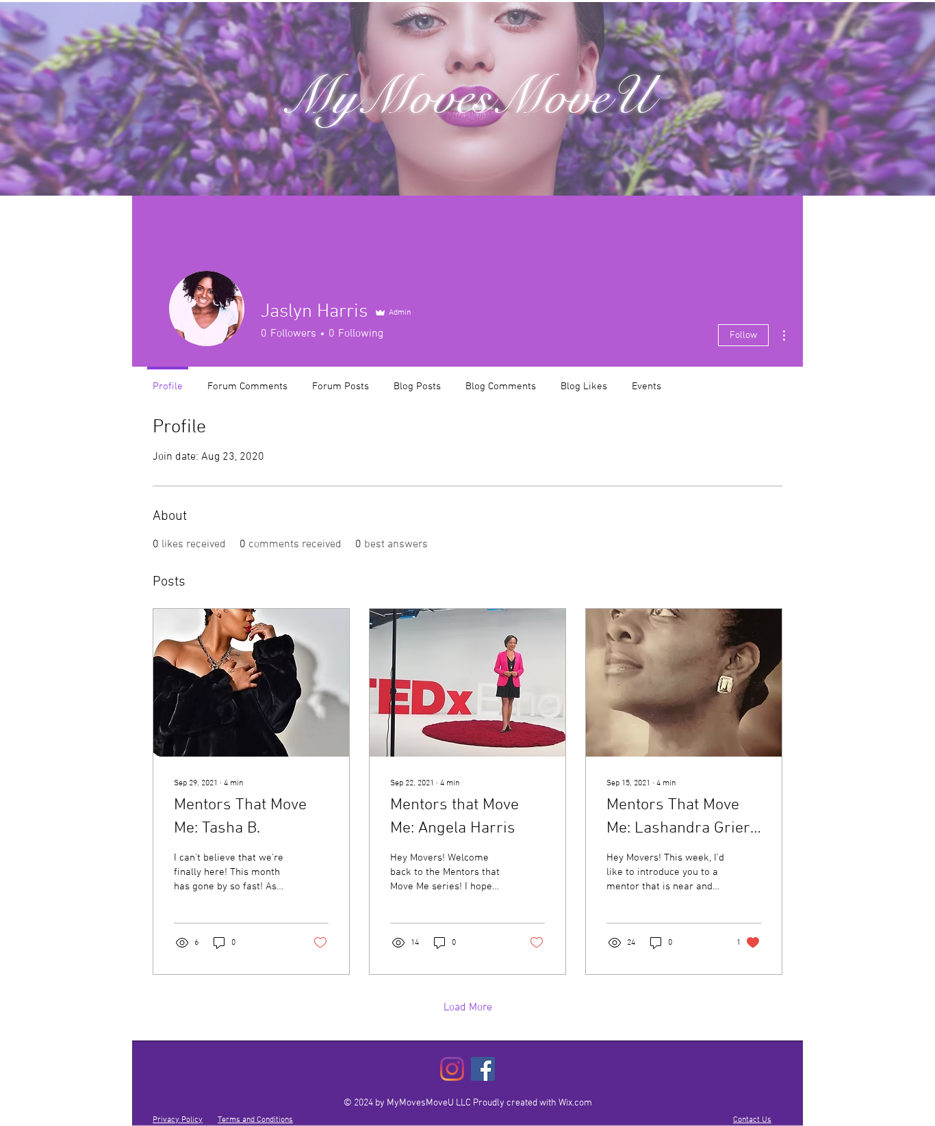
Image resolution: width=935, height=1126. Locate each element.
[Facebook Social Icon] (483, 1069)
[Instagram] (452, 1069)
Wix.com (575, 1103)
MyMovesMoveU (467, 96)
